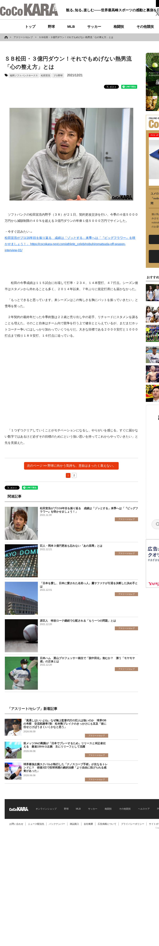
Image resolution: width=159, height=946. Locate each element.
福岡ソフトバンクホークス (24, 75)
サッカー (94, 27)
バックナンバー (57, 824)
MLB (71, 27)
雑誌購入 (74, 824)
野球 (51, 27)
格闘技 (119, 27)
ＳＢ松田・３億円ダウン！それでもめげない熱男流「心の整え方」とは (76, 37)
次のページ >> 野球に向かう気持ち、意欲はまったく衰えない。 (71, 465)
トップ (30, 27)
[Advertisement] (71, 383)
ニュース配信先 (36, 824)
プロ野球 (58, 75)
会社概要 (88, 824)
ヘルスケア (144, 808)
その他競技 (145, 27)
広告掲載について (107, 824)
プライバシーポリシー (132, 824)
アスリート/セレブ (23, 37)
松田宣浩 (45, 75)
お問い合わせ (16, 824)
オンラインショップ (46, 808)
